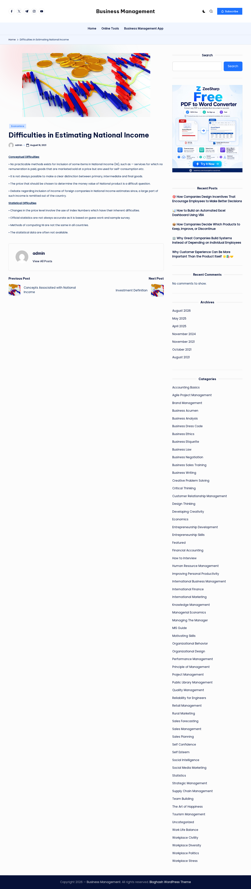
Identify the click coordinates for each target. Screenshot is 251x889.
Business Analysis (185, 418)
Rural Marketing (183, 713)
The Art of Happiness (187, 807)
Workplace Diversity (186, 845)
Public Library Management (192, 682)
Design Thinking (183, 504)
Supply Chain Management (192, 791)
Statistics (179, 776)
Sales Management (186, 729)
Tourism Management (188, 814)
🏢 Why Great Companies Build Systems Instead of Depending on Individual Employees (206, 240)
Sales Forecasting (185, 721)
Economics (17, 126)
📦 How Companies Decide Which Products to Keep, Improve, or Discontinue (206, 226)
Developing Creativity (188, 512)
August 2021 (181, 357)
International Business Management (199, 581)
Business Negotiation (187, 457)
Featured (179, 543)
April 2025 (179, 326)
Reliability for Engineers (189, 698)
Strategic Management (189, 783)
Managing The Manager (190, 620)
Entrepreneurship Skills (188, 535)
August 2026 (181, 311)
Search (207, 55)
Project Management (188, 675)
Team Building (182, 799)
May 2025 (179, 318)
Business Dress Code (187, 426)
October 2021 (181, 350)
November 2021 (183, 342)
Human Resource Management (195, 566)
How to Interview (184, 558)
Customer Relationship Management (199, 496)
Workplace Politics (185, 853)
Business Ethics (183, 434)
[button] (229, 11)
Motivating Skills (184, 636)
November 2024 (184, 334)
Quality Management (188, 690)
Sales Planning (183, 737)
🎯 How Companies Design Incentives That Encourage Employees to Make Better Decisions (207, 199)
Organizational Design (188, 651)
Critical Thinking (184, 488)
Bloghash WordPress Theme (170, 882)
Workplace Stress (185, 861)
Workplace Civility (185, 838)
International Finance (188, 589)
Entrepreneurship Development (195, 527)
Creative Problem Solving (190, 481)
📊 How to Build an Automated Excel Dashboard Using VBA (198, 212)
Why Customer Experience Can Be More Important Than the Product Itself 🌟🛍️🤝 (202, 254)
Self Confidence (184, 744)
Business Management (125, 11)
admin (39, 253)
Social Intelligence (185, 760)
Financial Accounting (187, 550)
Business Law (181, 449)
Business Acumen (185, 411)
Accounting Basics (186, 387)
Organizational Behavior (190, 643)
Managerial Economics (189, 612)
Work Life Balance (185, 830)
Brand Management (187, 403)
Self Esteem (181, 752)
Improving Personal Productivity (195, 574)
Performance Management (192, 659)
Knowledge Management (191, 605)
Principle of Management (191, 667)
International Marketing (189, 597)
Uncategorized (183, 822)
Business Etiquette (185, 442)
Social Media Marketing (189, 768)
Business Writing (184, 473)
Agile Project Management (192, 395)
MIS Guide (179, 628)
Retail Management (187, 706)
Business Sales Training (189, 465)
